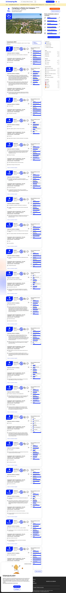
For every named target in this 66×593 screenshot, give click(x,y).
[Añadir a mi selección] (40, 14)
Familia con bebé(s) (50, 77)
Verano (48, 62)
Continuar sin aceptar (27, 563)
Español (48, 87)
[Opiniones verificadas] (21, 49)
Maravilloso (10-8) (48, 51)
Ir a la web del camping (55, 8)
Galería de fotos (37, 31)
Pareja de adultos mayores (51, 73)
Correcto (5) (47, 56)
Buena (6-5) (47, 54)
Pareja (48, 71)
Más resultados (38, 571)
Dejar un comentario (50, 1)
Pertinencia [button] (48, 43)
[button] (56, 1)
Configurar (16, 589)
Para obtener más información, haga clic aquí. (10, 583)
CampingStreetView (33, 583)
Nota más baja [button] (48, 44)
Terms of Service (44, 591)
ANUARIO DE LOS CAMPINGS (51, 581)
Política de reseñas (40, 587)
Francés (48, 81)
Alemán (48, 84)
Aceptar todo (17, 586)
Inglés (48, 82)
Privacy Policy (37, 591)
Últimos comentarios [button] (49, 47)
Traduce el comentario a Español (12, 167)
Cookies (35, 587)
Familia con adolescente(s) (51, 70)
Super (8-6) (47, 53)
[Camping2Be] (11, 2)
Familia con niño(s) (50, 68)
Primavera (48, 60)
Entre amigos (49, 75)
